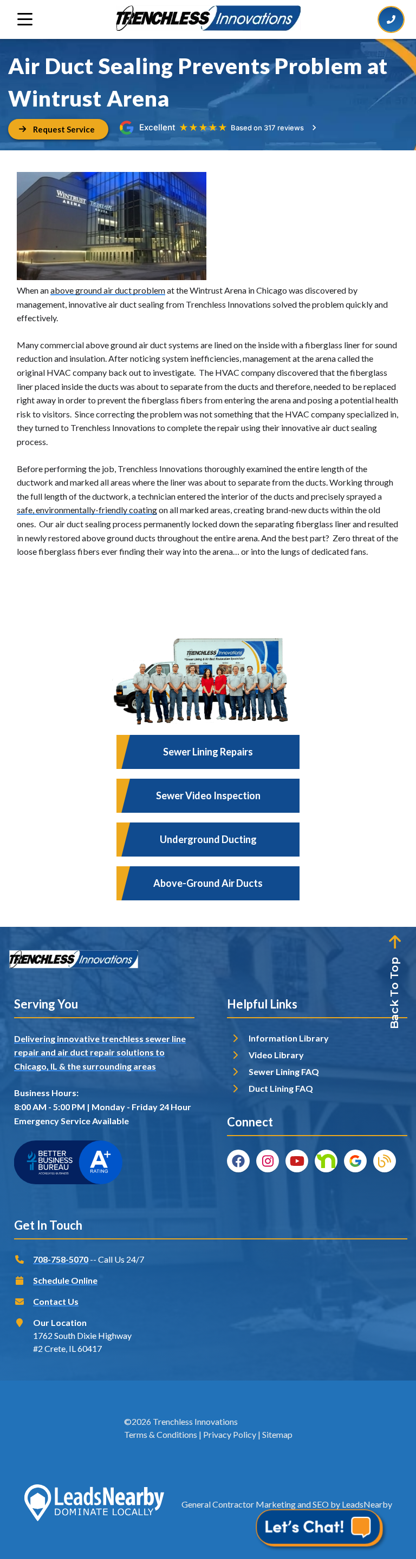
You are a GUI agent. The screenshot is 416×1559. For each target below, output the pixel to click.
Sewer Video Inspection (208, 795)
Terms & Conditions (160, 1434)
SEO (321, 1504)
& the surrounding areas (107, 1066)
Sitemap (277, 1434)
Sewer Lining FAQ (284, 1071)
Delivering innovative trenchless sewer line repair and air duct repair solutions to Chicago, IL (100, 1052)
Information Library (289, 1038)
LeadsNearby (367, 1504)
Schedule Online (65, 1280)
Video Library (276, 1055)
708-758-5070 (60, 1259)
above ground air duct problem (107, 290)
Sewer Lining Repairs (208, 752)
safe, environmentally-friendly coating (87, 510)
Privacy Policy (229, 1434)
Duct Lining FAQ (281, 1088)
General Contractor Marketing (238, 1504)
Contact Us (56, 1301)
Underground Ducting (208, 839)
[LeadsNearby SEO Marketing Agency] (94, 1504)
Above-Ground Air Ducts (208, 883)
